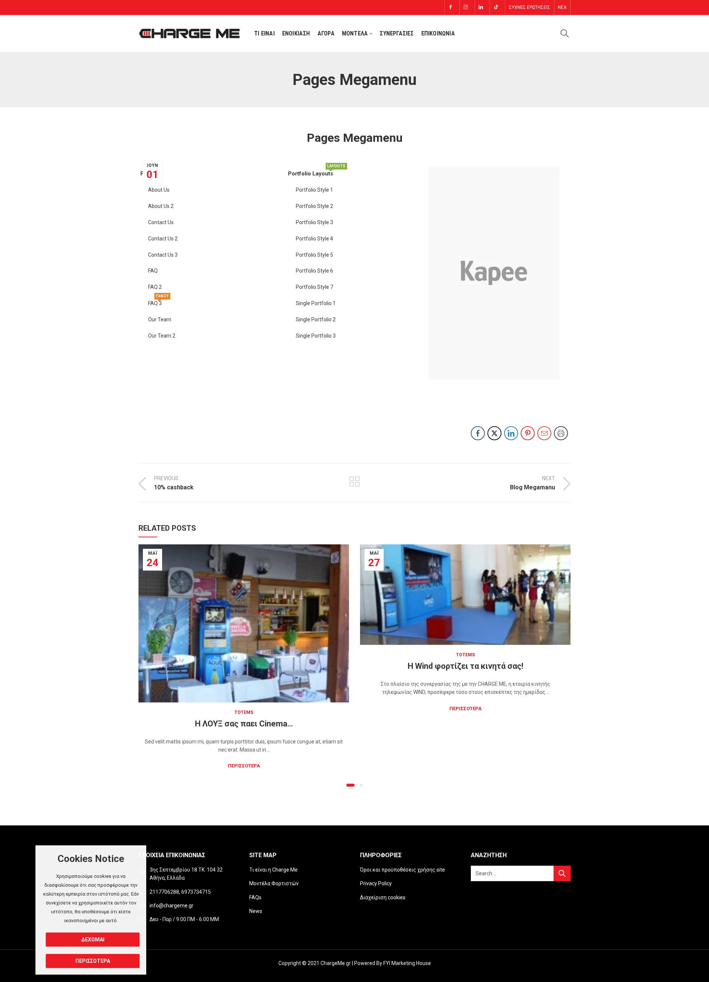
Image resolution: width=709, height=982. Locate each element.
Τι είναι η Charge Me (273, 870)
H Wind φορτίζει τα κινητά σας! (465, 666)
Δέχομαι (93, 939)
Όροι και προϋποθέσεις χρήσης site (402, 870)
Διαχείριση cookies (382, 897)
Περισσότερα (244, 766)
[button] (350, 785)
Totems (243, 712)
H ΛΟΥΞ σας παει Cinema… (244, 723)
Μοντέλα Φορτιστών (274, 883)
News (255, 911)
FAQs (255, 897)
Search (562, 873)
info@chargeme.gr (171, 906)
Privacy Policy (376, 883)
